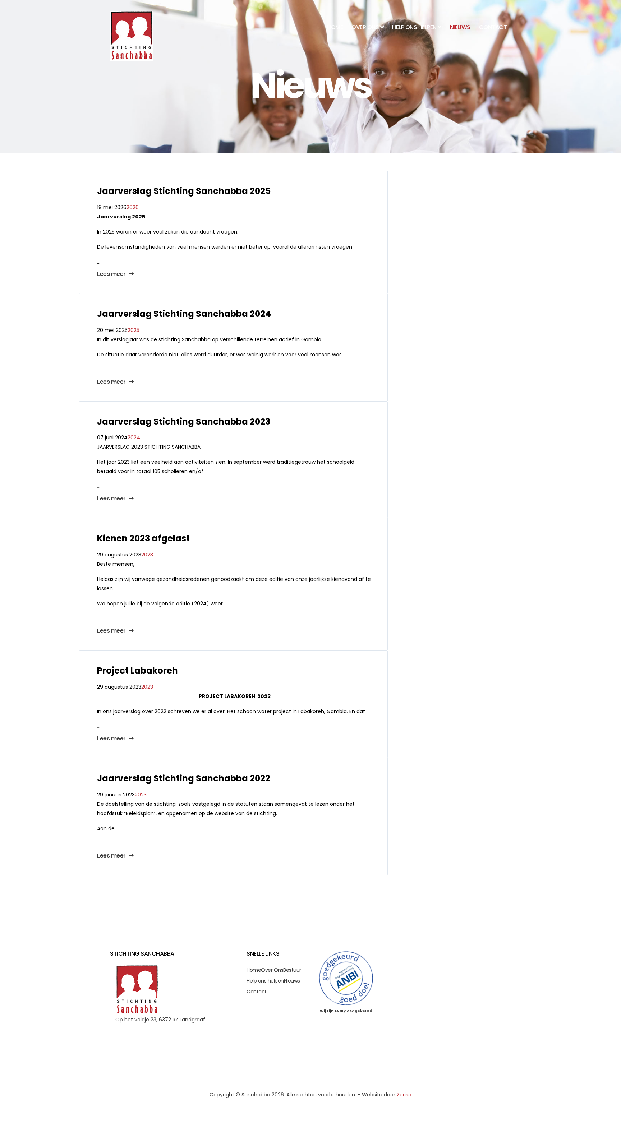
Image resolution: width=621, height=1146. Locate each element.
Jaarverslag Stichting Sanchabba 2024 (184, 314)
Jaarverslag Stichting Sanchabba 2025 (184, 191)
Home (335, 27)
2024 (134, 437)
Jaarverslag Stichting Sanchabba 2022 (183, 778)
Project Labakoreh (137, 670)
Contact (493, 27)
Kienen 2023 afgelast (143, 538)
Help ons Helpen (414, 27)
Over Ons (272, 970)
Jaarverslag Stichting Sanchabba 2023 (183, 422)
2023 (147, 554)
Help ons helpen (265, 980)
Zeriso (404, 1094)
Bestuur (292, 970)
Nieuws (460, 27)
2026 (132, 207)
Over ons (365, 27)
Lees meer (112, 274)
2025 (133, 330)
